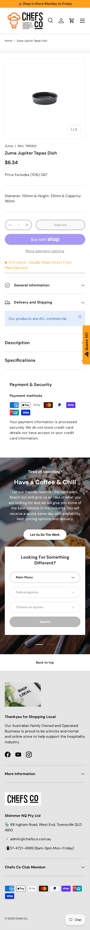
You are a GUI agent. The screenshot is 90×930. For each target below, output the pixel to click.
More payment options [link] (45, 251)
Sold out (60, 225)
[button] (71, 20)
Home (8, 40)
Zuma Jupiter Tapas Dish (32, 40)
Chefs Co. (21, 918)
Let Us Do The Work (45, 535)
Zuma (9, 146)
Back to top (45, 662)
